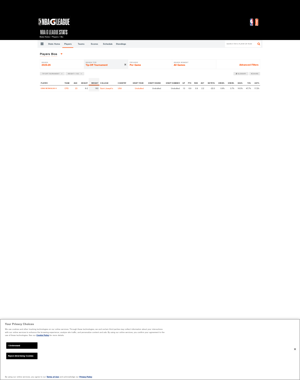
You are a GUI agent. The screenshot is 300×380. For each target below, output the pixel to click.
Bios (54, 54)
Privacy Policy (85, 376)
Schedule (107, 43)
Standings (121, 43)
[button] (42, 44)
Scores (94, 43)
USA (120, 88)
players (45, 54)
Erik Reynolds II (49, 88)
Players (68, 43)
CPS (66, 88)
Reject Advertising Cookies (20, 356)
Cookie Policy (42, 335)
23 (76, 88)
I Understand (14, 345)
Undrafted (139, 88)
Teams (81, 43)
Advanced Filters (248, 64)
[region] (150, 349)
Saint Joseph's (106, 88)
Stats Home (54, 43)
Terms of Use (53, 376)
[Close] (295, 349)
